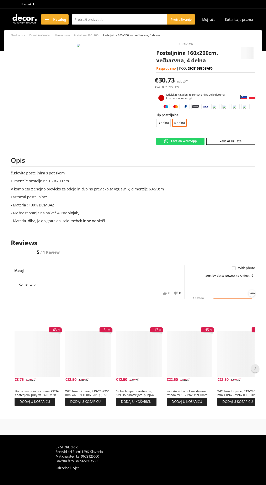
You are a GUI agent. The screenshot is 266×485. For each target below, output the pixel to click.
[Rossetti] (247, 51)
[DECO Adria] (24, 19)
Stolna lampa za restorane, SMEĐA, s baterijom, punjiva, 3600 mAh (135, 393)
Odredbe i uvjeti (68, 468)
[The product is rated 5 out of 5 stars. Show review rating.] (22, 387)
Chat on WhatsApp (183, 141)
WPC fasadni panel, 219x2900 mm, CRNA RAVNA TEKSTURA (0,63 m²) (237, 393)
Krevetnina (62, 35)
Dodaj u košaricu (35, 401)
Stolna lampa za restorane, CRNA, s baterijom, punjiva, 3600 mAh (37, 393)
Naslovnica (18, 35)
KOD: (183, 68)
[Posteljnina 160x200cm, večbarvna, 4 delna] (78, 46)
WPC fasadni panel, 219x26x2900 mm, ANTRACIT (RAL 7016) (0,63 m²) (87, 393)
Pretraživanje (181, 19)
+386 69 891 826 (230, 141)
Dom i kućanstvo (40, 35)
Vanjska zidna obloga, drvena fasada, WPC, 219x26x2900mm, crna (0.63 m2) (187, 393)
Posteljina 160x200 (86, 35)
